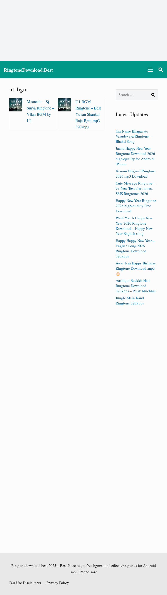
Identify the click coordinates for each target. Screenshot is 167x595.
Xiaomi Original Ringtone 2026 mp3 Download (136, 173)
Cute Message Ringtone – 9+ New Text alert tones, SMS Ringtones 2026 (135, 188)
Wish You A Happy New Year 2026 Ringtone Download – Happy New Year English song (134, 225)
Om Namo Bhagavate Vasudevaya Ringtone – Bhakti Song (134, 136)
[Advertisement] (83, 30)
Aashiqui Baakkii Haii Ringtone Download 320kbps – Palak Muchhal (136, 285)
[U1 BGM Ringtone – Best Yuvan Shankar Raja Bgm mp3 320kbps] (64, 110)
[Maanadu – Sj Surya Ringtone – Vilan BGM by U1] (15, 110)
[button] (150, 69)
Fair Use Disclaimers (25, 582)
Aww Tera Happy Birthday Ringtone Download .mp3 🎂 (136, 268)
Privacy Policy (58, 582)
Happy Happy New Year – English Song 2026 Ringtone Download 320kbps (135, 248)
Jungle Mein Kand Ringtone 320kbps (130, 300)
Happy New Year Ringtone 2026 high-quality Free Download (136, 205)
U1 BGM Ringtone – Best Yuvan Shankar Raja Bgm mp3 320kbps (88, 114)
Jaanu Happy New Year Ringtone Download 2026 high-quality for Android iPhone (135, 156)
